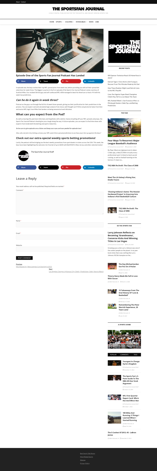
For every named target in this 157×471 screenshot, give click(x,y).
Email (18, 233)
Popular (113, 354)
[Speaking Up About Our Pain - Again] (124, 339)
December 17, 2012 (129, 370)
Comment (20, 190)
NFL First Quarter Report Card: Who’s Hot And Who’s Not (131, 398)
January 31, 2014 (128, 389)
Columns (69, 22)
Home (52, 22)
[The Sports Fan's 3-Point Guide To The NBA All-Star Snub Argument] (114, 376)
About (18, 2)
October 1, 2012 (128, 406)
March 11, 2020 (125, 281)
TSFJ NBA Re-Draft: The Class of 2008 (123, 165)
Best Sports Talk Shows (87, 453)
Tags (135, 354)
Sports (59, 22)
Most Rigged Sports (86, 457)
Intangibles (81, 22)
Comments (124, 354)
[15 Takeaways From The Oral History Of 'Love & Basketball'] (112, 291)
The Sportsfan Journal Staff (116, 147)
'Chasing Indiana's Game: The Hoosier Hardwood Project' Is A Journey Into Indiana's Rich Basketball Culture (124, 194)
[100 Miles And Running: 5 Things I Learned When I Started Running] (114, 413)
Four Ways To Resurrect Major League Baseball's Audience (123, 142)
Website (19, 245)
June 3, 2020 (131, 346)
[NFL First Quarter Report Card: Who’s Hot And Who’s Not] (114, 396)
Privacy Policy (85, 463)
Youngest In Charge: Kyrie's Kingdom (131, 362)
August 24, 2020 (130, 183)
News (91, 22)
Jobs (97, 22)
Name (18, 221)
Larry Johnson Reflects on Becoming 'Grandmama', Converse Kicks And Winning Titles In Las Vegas (123, 237)
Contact (23, 2)
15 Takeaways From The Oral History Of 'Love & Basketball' (129, 292)
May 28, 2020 (130, 244)
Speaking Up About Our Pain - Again (123, 343)
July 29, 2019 (123, 316)
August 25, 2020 (130, 168)
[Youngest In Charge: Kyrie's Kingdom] (114, 361)
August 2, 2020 (124, 217)
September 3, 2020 (131, 147)
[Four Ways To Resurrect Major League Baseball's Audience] (124, 127)
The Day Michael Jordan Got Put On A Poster (129, 265)
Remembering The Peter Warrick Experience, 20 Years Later (129, 307)
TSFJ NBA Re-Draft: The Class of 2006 (128, 209)
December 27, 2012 (126, 438)
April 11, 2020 (123, 272)
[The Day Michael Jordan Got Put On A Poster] (112, 266)
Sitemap (82, 460)
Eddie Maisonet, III (125, 270)
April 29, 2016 (127, 426)
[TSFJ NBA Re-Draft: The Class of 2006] (112, 210)
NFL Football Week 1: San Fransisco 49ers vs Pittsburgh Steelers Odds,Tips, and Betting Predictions (123, 103)
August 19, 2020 (130, 199)
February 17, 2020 (125, 301)
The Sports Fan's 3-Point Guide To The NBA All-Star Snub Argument (131, 380)
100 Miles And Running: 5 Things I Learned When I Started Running (131, 416)
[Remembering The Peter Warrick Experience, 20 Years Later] (112, 306)
